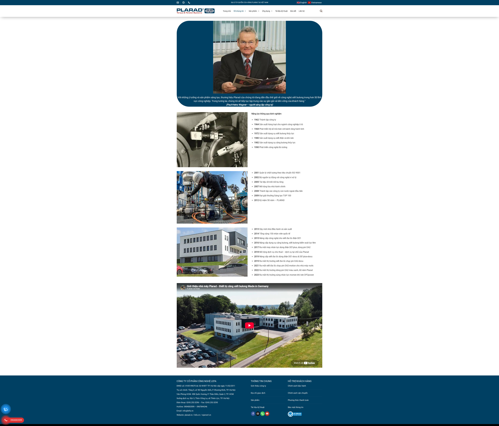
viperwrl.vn (206, 415)
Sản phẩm (255, 400)
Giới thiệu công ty (258, 386)
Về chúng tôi (239, 11)
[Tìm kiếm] (321, 11)
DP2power (309, 275)
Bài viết (293, 11)
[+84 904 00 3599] (189, 2)
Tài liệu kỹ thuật (281, 11)
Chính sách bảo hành (297, 386)
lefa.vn (197, 415)
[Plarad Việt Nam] (197, 11)
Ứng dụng (266, 11)
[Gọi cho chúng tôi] (262, 413)
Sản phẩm (253, 11)
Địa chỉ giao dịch (258, 393)
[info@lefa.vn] (178, 2)
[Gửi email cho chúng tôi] (258, 413)
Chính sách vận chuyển (298, 393)
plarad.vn (188, 415)
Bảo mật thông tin (295, 407)
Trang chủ (227, 11)
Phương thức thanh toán (298, 400)
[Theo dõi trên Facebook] (253, 413)
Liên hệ (301, 11)
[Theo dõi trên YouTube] (267, 413)
